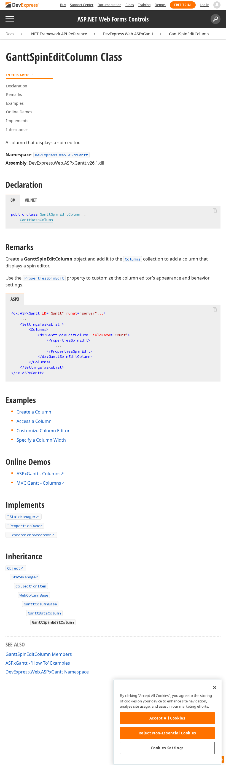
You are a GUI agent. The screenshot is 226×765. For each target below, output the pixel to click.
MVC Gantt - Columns (39, 483)
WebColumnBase (34, 595)
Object (13, 568)
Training (144, 4)
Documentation (109, 4)
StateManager (24, 577)
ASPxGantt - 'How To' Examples (38, 663)
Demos (160, 4)
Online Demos (19, 111)
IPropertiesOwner (24, 525)
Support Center (81, 4)
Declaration (16, 85)
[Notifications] (216, 5)
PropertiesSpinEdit (44, 278)
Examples (15, 103)
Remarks (14, 94)
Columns (132, 259)
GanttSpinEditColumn (189, 33)
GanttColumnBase (40, 604)
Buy (63, 4)
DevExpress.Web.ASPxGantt (128, 33)
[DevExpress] (22, 5)
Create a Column (34, 412)
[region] (167, 722)
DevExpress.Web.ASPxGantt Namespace (47, 672)
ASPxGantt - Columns (39, 474)
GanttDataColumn (36, 219)
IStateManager (21, 516)
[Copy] (214, 210)
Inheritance (17, 129)
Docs (10, 33)
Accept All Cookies (167, 718)
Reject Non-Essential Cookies (167, 733)
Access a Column (34, 421)
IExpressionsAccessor (29, 534)
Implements (17, 120)
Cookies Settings (167, 747)
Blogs (129, 4)
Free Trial (182, 4)
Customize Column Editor (43, 431)
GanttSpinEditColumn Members (39, 654)
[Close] (215, 687)
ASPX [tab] (14, 299)
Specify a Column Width (41, 440)
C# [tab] (12, 200)
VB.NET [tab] (31, 200)
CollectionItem (30, 586)
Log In (204, 4)
